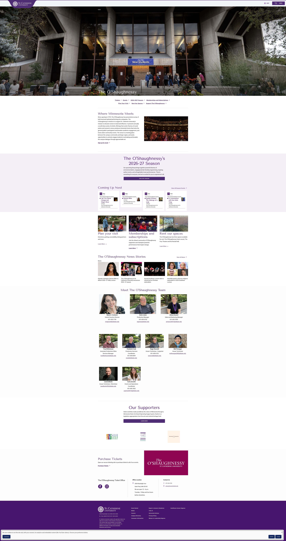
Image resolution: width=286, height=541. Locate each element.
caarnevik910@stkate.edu (131, 391)
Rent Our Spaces (137, 103)
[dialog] (142, 535)
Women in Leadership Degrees (157, 518)
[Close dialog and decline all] (282, 531)
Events (125, 100)
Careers (133, 513)
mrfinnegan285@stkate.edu (177, 353)
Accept (278, 536)
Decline (271, 536)
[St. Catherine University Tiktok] (117, 530)
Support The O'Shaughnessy (155, 103)
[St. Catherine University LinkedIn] (113, 530)
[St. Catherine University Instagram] (108, 530)
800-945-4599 (114, 514)
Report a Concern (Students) (156, 508)
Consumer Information (137, 518)
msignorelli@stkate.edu (112, 321)
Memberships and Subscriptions (157, 100)
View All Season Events (178, 188)
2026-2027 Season (137, 100)
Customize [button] (6, 536)
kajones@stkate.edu (143, 321)
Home (99, 9)
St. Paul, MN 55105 (104, 516)
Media (133, 510)
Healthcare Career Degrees (178, 508)
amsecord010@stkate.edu (174, 321)
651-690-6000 (114, 516)
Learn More (101, 244)
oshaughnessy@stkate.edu (171, 486)
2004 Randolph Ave (104, 514)
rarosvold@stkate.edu (154, 355)
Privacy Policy (152, 515)
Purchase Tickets (103, 466)
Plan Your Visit (123, 103)
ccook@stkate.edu (131, 358)
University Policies (154, 513)
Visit (267, 3)
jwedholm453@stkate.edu (108, 386)
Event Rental (134, 508)
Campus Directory (136, 515)
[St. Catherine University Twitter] (104, 530)
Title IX (151, 510)
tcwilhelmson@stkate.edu (108, 355)
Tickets (117, 100)
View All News (181, 257)
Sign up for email (103, 143)
